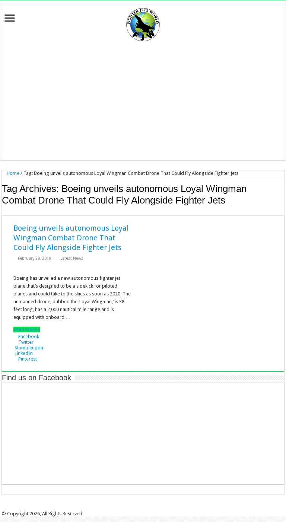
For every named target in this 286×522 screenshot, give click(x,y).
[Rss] (130, 507)
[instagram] (156, 507)
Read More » (26, 329)
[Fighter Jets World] (143, 23)
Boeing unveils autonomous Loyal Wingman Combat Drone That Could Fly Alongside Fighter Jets (71, 238)
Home (12, 173)
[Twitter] (140, 507)
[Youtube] (151, 507)
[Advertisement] (143, 101)
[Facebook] (135, 507)
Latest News (71, 258)
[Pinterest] (145, 507)
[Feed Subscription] (282, 211)
